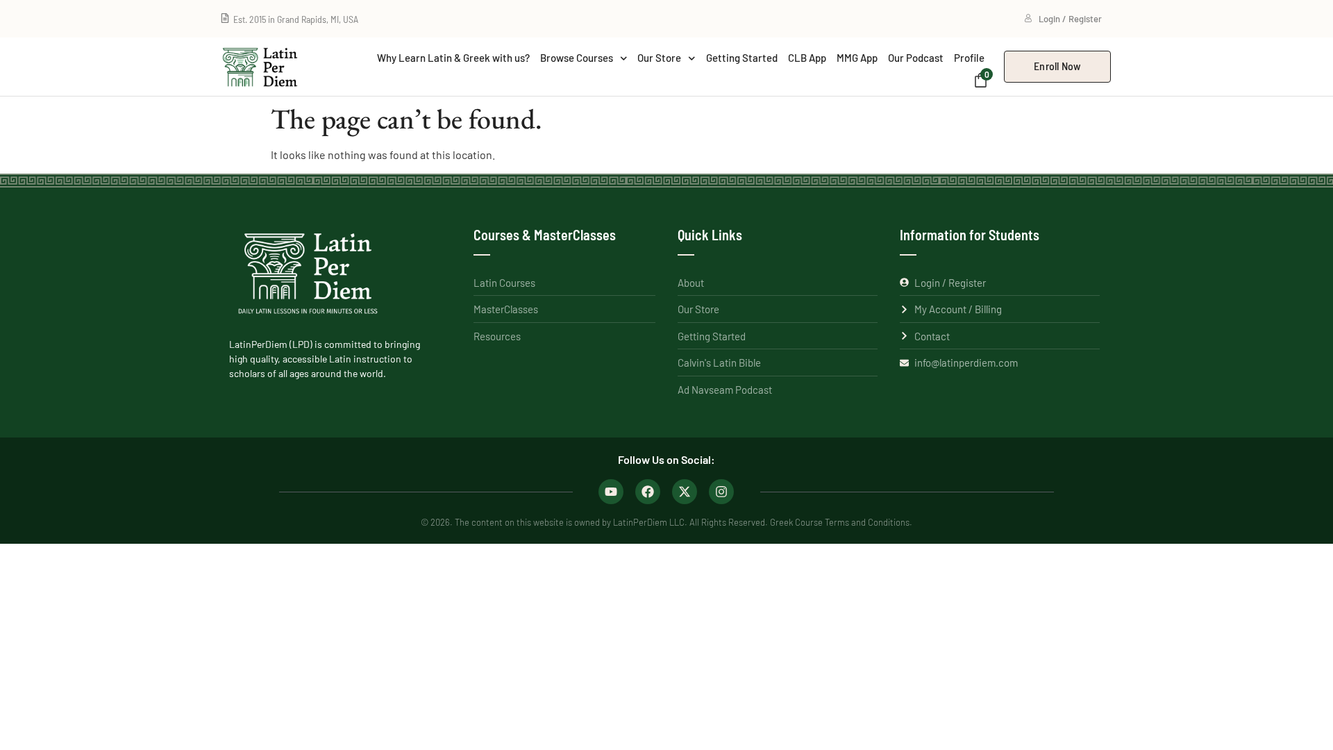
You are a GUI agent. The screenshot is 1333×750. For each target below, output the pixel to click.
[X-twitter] (684, 491)
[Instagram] (721, 491)
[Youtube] (610, 491)
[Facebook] (647, 491)
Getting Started (742, 57)
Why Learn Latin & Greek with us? (453, 57)
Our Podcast (916, 57)
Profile (969, 57)
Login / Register (1070, 18)
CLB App (807, 57)
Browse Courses (576, 57)
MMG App (857, 57)
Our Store (659, 57)
